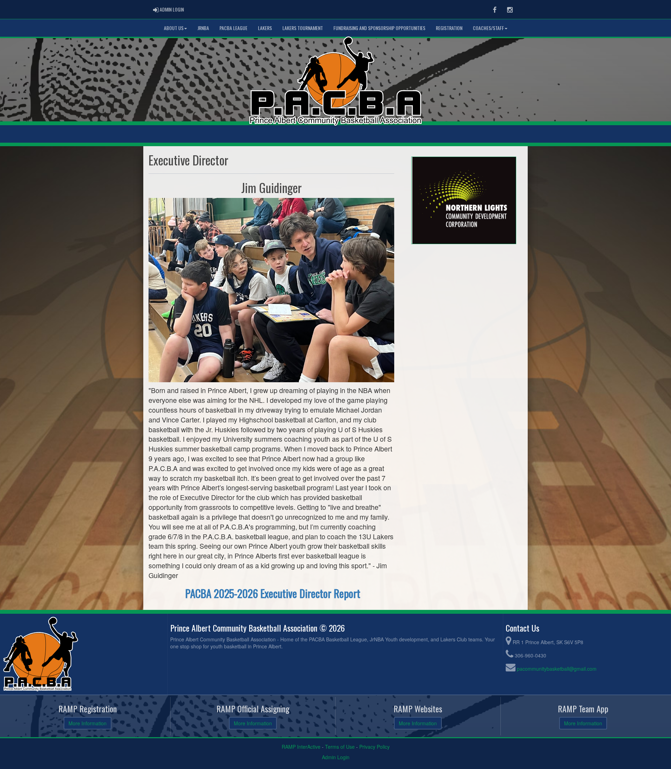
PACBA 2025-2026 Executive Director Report (272, 593)
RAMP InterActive (301, 746)
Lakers (265, 27)
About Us (173, 27)
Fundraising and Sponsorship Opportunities (379, 27)
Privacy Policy (374, 746)
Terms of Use (340, 746)
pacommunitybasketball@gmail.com (557, 668)
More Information (87, 723)
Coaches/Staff (488, 27)
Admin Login (335, 757)
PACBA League (233, 27)
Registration (449, 27)
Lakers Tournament (302, 27)
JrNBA (203, 27)
